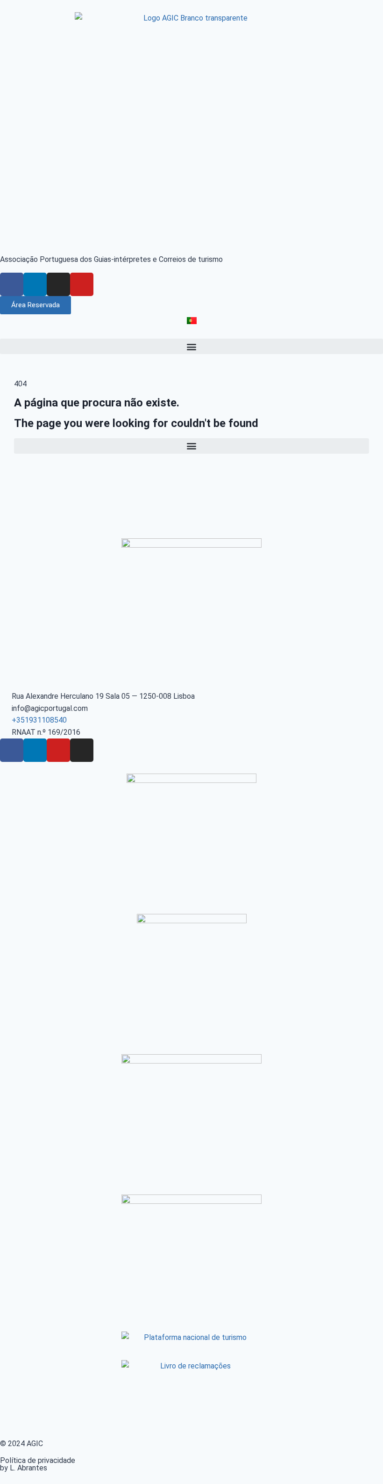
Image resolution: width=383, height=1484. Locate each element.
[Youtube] (81, 284)
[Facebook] (11, 750)
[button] (191, 346)
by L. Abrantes (23, 1467)
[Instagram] (58, 284)
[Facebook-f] (11, 284)
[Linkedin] (35, 284)
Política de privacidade (37, 1460)
